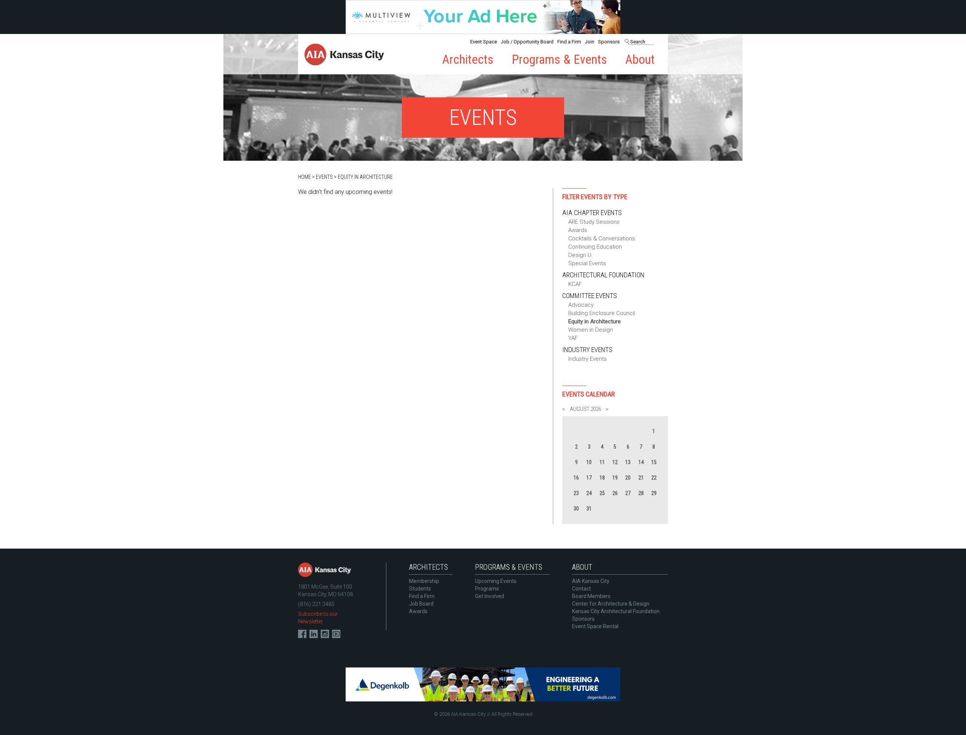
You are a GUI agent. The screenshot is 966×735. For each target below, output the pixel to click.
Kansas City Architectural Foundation (616, 611)
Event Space (483, 42)
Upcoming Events (496, 581)
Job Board (421, 604)
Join (589, 42)
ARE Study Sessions (594, 221)
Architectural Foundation (603, 275)
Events (324, 177)
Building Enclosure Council (601, 313)
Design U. (580, 255)
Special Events (587, 263)
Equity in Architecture (365, 177)
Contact (581, 589)
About (640, 59)
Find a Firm (569, 42)
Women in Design (590, 329)
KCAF (575, 284)
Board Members (591, 596)
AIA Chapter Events (592, 213)
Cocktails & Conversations (601, 238)
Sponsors (609, 42)
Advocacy (581, 304)
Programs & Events (559, 59)
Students (420, 589)
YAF (573, 338)
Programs (487, 589)
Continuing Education (595, 246)
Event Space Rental (595, 626)
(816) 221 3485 (316, 604)
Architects (468, 59)
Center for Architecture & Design (610, 604)
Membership (424, 581)
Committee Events (589, 296)
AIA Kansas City (590, 581)
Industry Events (587, 350)
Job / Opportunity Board (527, 42)
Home (304, 177)
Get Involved (489, 596)
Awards (577, 230)
